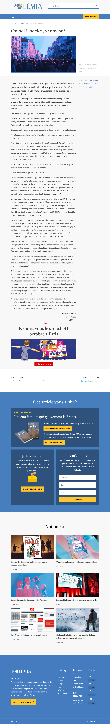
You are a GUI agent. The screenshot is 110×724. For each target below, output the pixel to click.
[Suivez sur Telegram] (90, 676)
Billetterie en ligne (43, 364)
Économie (61, 687)
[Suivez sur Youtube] (90, 699)
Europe (60, 684)
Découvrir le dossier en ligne (57, 429)
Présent (89, 87)
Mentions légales (93, 721)
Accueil (13, 23)
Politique (21, 23)
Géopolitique (62, 690)
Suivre (92, 680)
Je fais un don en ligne (32, 489)
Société (60, 680)
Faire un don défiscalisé (23, 702)
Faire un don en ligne (54, 442)
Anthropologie (93, 80)
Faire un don (90, 16)
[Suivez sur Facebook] (90, 691)
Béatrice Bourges (85, 84)
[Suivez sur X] (90, 684)
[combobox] (73, 5)
